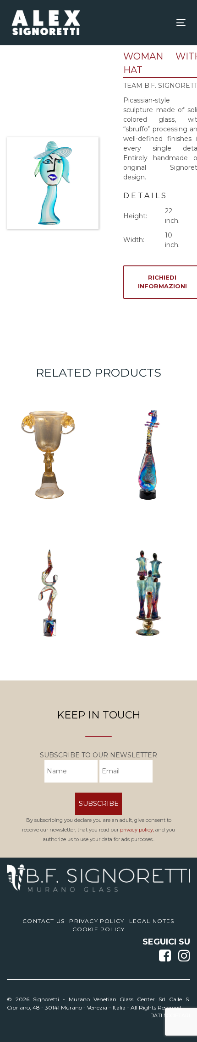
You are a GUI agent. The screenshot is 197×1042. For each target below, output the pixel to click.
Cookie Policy (98, 929)
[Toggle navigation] (156, 22)
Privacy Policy (96, 921)
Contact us (43, 921)
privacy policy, (137, 829)
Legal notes (152, 921)
